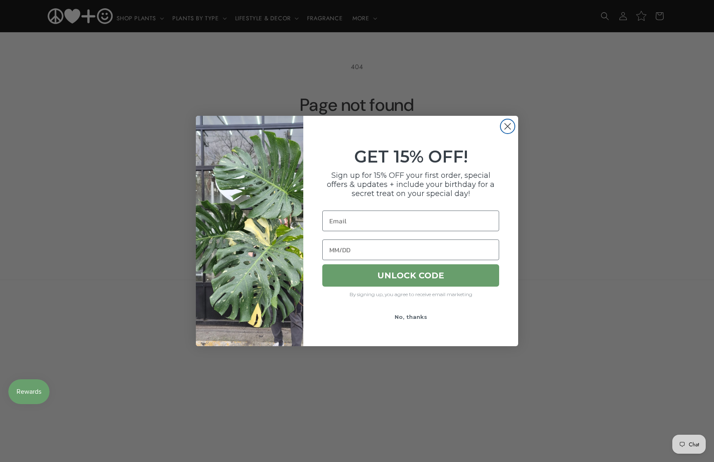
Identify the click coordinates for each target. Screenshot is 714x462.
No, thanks (411, 317)
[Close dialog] (507, 126)
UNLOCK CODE (410, 275)
